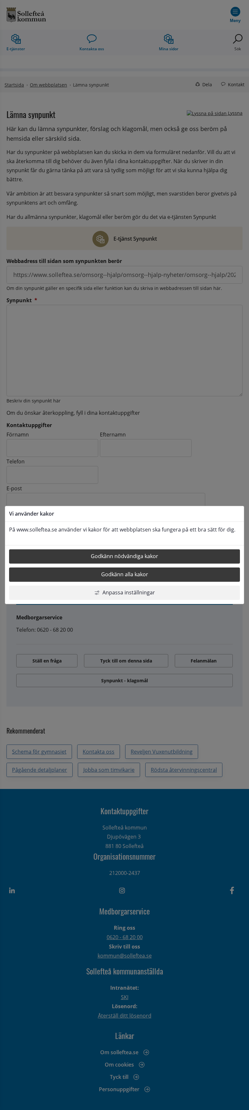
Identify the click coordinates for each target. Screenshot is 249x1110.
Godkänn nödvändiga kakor (124, 556)
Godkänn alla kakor (124, 574)
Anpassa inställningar (128, 592)
